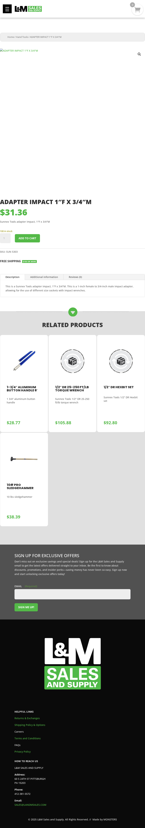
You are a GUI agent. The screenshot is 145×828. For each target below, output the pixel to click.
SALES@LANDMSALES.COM (30, 804)
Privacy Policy (22, 751)
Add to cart (27, 238)
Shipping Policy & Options (29, 725)
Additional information (44, 277)
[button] (7, 8)
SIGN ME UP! (26, 607)
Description (12, 277)
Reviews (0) (75, 277)
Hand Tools (22, 37)
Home (10, 37)
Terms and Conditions (27, 738)
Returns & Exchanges (27, 718)
